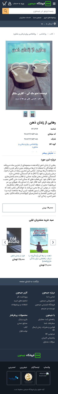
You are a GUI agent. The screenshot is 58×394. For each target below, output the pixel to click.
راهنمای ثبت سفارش (46, 319)
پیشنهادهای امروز (50, 18)
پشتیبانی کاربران (48, 338)
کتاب (51, 34)
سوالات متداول (49, 342)
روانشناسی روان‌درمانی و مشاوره (24, 34)
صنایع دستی (22, 323)
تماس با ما (50, 297)
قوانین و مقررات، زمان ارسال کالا (43, 329)
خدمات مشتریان (25, 18)
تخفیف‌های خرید (20, 300)
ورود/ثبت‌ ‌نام (22, 297)
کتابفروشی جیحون (47, 300)
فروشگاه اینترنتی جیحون (45, 304)
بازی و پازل (22, 319)
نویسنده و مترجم (48, 308)
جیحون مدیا (37, 18)
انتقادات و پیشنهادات (19, 304)
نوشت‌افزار (23, 331)
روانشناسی (42, 34)
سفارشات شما (49, 323)
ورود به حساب (18, 3)
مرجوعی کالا (50, 334)
